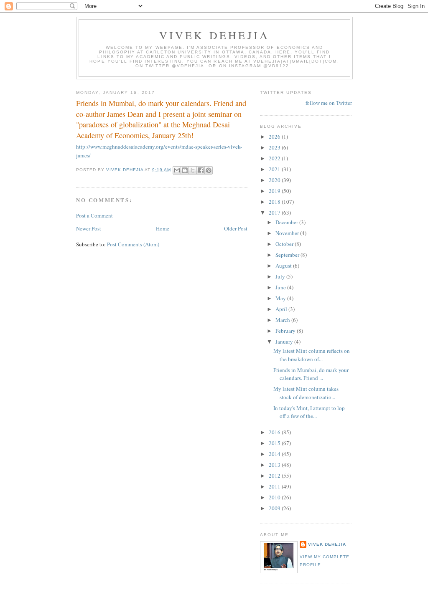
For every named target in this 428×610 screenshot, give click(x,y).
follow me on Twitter (329, 102)
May (281, 298)
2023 (275, 147)
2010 (275, 497)
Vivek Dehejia (327, 544)
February (286, 330)
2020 (275, 180)
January (284, 341)
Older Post (235, 228)
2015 (275, 443)
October (285, 244)
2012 (275, 475)
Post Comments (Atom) (133, 244)
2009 (275, 508)
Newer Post (88, 228)
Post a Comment (94, 215)
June (281, 287)
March (283, 320)
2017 (275, 212)
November (287, 233)
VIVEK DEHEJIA (214, 35)
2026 (275, 136)
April (281, 309)
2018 (275, 201)
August (284, 265)
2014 (275, 454)
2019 (275, 191)
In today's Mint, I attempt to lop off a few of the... (309, 412)
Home (162, 228)
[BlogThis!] (185, 170)
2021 (275, 169)
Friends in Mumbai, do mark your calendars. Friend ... (311, 374)
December (287, 222)
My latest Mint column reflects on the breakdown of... (311, 355)
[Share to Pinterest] (208, 170)
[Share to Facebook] (200, 170)
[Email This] (177, 170)
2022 (275, 158)
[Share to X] (193, 170)
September (288, 254)
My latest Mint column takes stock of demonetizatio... (306, 393)
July (280, 276)
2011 (275, 486)
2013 (275, 464)
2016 (275, 432)
